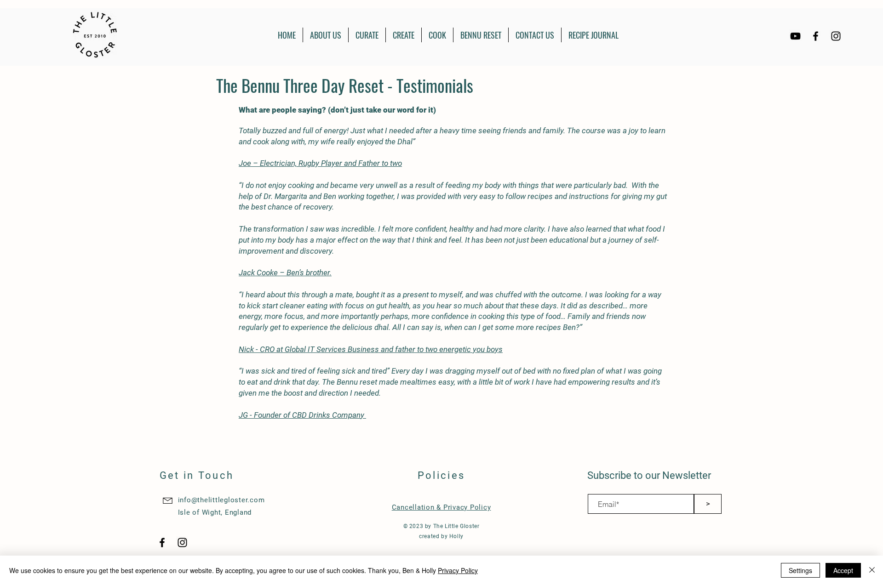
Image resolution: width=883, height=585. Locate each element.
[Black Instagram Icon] (836, 36)
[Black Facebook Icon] (815, 36)
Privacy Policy (458, 570)
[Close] (871, 570)
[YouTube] (795, 36)
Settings (800, 570)
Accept (843, 570)
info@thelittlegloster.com (221, 500)
